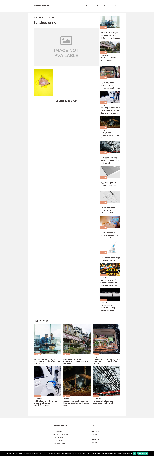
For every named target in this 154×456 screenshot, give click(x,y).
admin (52, 17)
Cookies (106, 6)
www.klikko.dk (61, 443)
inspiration (104, 27)
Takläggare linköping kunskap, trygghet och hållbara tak (109, 160)
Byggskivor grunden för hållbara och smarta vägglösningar (109, 185)
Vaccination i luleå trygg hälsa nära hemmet (110, 259)
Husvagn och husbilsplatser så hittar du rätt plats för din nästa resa (109, 135)
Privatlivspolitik (142, 453)
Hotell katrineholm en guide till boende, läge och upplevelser (109, 235)
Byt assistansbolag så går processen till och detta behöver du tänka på (110, 35)
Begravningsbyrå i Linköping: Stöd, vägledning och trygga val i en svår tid (109, 85)
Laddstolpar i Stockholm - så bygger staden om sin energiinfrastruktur (110, 110)
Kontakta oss (115, 6)
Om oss (99, 6)
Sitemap (94, 442)
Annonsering (90, 6)
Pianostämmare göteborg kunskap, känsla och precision (108, 307)
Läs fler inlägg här (66, 101)
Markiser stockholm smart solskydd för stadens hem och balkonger (108, 60)
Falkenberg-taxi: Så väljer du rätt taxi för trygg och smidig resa (109, 282)
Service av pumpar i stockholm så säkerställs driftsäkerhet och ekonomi (110, 210)
